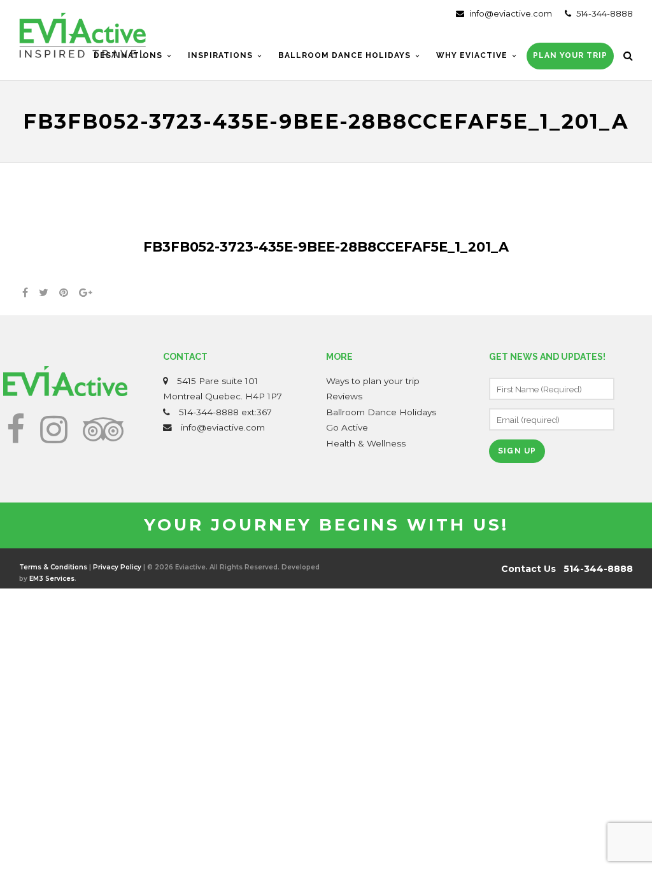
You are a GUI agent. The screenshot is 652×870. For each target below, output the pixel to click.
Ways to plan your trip (373, 381)
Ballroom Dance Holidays (381, 412)
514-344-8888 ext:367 (225, 412)
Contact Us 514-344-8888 (567, 568)
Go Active (347, 427)
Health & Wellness (366, 443)
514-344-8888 (603, 13)
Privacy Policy (117, 567)
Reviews (344, 396)
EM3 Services (51, 578)
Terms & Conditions (53, 567)
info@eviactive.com (509, 13)
